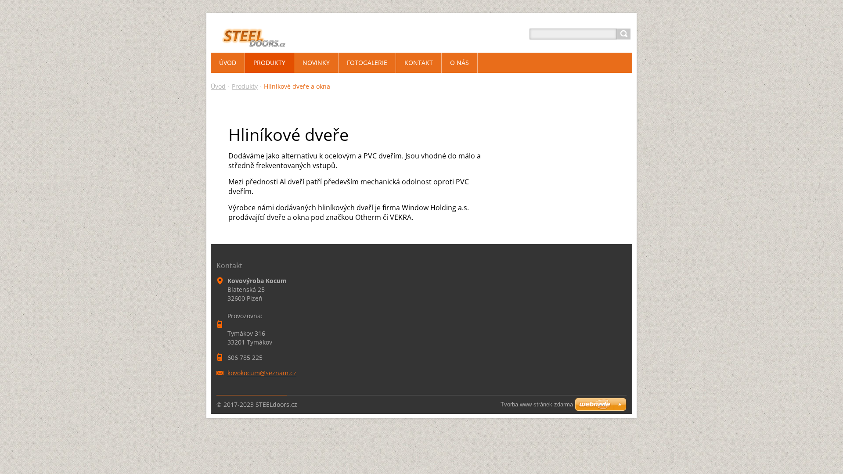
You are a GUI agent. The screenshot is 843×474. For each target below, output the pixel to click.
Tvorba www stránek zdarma (537, 404)
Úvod (218, 86)
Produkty (245, 86)
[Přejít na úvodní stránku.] (250, 44)
